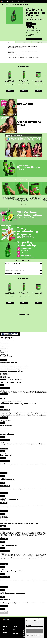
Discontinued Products (15, 631)
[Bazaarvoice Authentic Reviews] (10, 334)
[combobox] (23, 431)
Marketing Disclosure (29, 635)
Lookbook (5, 632)
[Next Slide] (45, 75)
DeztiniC (2, 526)
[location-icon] (39, 1)
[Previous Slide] (1, 75)
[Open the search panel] (45, 1)
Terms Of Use (25, 628)
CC (1, 406)
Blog (4, 629)
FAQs (14, 629)
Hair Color (5, 626)
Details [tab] (7, 42)
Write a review (30, 27)
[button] (32, 29)
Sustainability (15, 626)
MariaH (2, 482)
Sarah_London (3, 502)
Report (2, 451)
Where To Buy (15, 633)
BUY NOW (9, 90)
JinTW (2, 596)
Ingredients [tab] (39, 42)
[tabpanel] (23, 53)
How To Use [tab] (23, 42)
